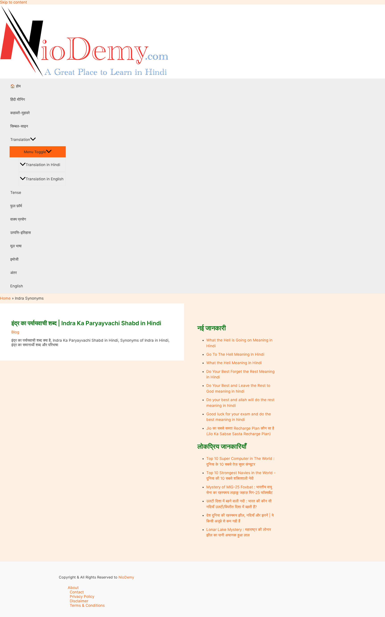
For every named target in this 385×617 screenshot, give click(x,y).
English (16, 286)
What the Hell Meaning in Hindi (234, 363)
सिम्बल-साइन (19, 126)
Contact (77, 592)
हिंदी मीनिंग (17, 99)
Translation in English (44, 179)
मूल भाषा (16, 246)
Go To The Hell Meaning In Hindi (235, 354)
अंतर (13, 272)
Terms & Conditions (87, 605)
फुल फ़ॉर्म (16, 206)
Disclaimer (79, 601)
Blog (15, 332)
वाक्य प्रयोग (18, 219)
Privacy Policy (82, 596)
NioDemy (126, 577)
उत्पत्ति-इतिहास (20, 232)
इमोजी (14, 259)
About (73, 587)
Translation (20, 139)
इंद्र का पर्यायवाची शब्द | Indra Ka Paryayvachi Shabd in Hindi (86, 323)
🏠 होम (15, 86)
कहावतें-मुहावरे (20, 113)
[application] (33, 139)
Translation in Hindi (43, 164)
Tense (15, 192)
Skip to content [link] (13, 2)
